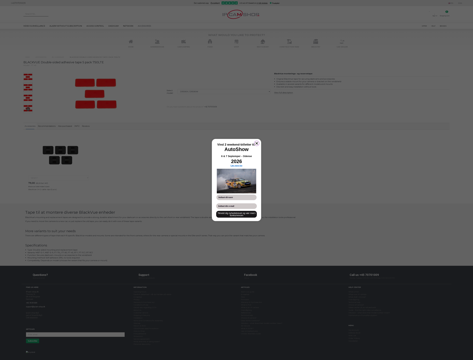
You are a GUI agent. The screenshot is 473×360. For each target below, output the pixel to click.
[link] (236, 181)
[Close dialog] (256, 143)
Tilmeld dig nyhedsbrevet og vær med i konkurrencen (237, 214)
